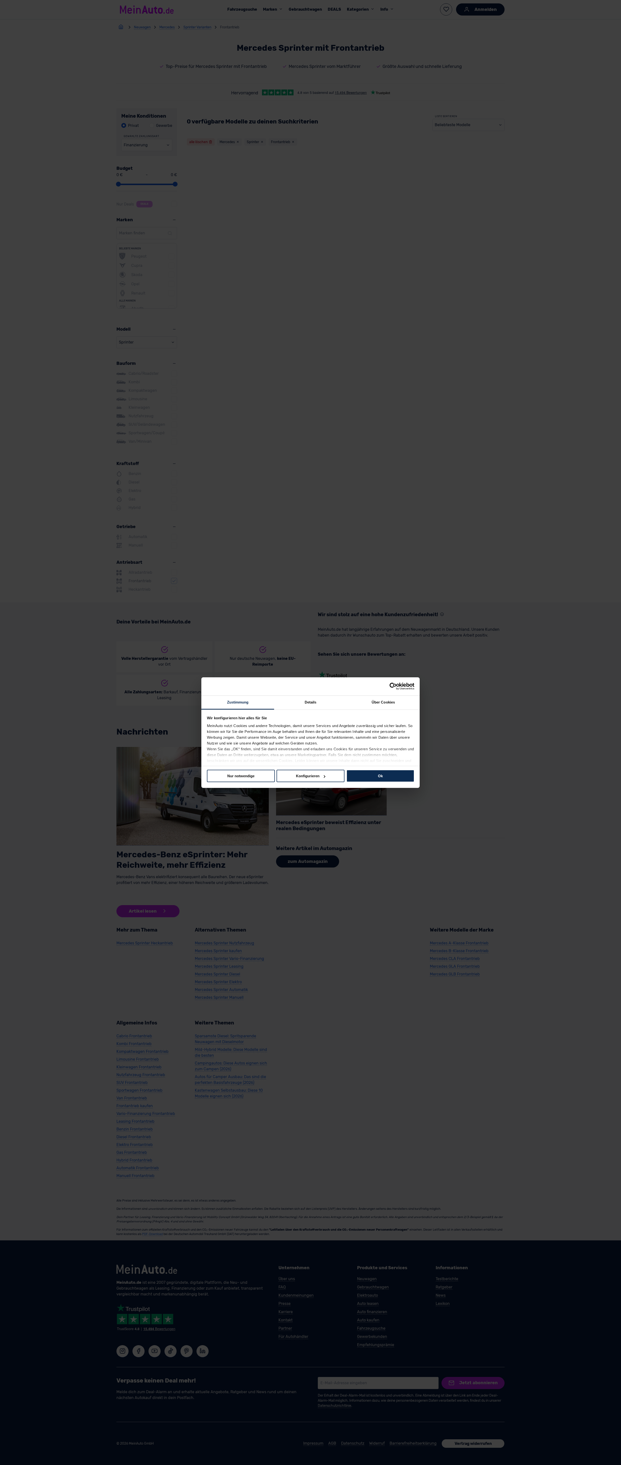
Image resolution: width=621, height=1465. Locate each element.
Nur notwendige (240, 776)
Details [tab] (311, 702)
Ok (380, 776)
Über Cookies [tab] (383, 702)
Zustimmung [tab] (238, 702)
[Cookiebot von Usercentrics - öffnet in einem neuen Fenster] (393, 686)
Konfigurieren (307, 776)
